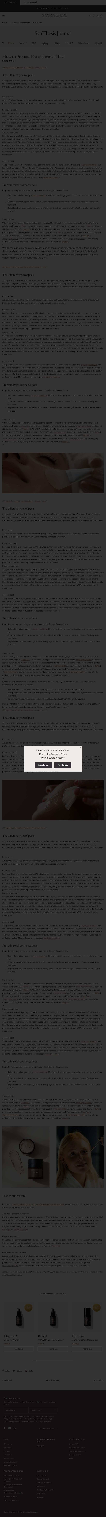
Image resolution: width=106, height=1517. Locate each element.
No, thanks (63, 765)
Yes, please (43, 765)
